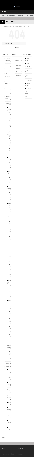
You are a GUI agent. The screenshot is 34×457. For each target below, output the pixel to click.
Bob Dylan (28, 15)
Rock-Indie (11, 337)
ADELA (28, 63)
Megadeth (29, 80)
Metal (9, 203)
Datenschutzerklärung (20, 60)
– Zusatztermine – (8, 90)
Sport (7, 363)
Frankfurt (9, 384)
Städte (7, 366)
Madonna (28, 88)
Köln (9, 402)
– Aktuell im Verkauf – (8, 59)
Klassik (9, 188)
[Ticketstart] (17, 6)
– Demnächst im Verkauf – (8, 75)
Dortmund (9, 377)
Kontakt (18, 68)
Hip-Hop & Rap (9, 132)
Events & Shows (8, 97)
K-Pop (8, 172)
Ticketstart (19, 72)
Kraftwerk (19, 15)
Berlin (8, 371)
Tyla (27, 97)
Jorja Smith (27, 59)
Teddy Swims (9, 15)
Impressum (18, 65)
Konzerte (8, 103)
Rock (9, 300)
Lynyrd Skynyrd (27, 84)
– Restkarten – (8, 82)
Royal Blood (27, 71)
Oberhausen (10, 422)
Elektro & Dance (9, 111)
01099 (28, 67)
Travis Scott (27, 92)
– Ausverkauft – (8, 66)
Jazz (9, 157)
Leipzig (9, 409)
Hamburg (9, 391)
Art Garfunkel (27, 76)
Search (17, 47)
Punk (10, 306)
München (9, 415)
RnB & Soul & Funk (9, 282)
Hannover (9, 397)
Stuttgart (9, 429)
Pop (9, 217)
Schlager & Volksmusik (10, 346)
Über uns (18, 75)
